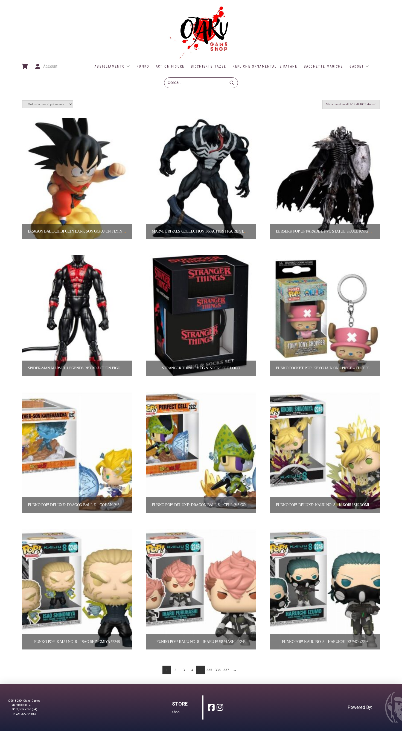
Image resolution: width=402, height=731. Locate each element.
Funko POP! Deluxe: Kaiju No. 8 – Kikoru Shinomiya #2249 (329, 505)
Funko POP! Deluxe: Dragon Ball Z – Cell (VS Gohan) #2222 (208, 505)
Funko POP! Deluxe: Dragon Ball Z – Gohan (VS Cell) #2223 (84, 505)
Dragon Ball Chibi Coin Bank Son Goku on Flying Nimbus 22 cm (89, 231)
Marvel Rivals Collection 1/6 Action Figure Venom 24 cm (207, 231)
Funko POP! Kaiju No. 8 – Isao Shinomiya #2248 (77, 642)
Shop (176, 712)
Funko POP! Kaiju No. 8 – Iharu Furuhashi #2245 (200, 642)
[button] (24, 66)
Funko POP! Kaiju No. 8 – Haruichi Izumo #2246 (325, 642)
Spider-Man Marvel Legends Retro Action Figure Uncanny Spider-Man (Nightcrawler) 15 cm (119, 368)
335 (209, 670)
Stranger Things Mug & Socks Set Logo (201, 368)
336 (218, 670)
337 (226, 670)
